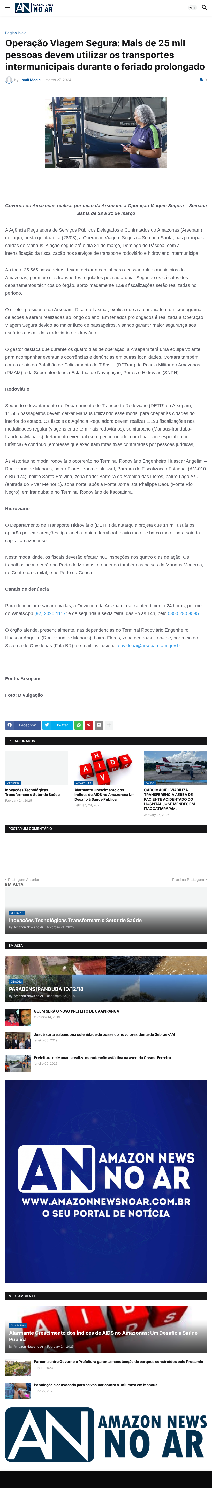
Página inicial (16, 33)
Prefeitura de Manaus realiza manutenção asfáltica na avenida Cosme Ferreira (102, 1057)
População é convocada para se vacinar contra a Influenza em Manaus (95, 1385)
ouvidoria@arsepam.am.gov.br (149, 645)
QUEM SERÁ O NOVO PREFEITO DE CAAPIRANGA (76, 1011)
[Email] (99, 725)
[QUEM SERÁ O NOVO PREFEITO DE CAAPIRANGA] (18, 1017)
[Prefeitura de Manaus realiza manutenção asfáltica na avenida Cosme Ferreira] (18, 1063)
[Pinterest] (89, 725)
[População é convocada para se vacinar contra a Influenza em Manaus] (18, 1391)
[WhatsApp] (78, 725)
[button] (7, 7)
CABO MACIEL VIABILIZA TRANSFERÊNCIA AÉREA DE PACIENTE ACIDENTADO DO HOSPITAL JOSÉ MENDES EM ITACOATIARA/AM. (169, 799)
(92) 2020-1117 (49, 613)
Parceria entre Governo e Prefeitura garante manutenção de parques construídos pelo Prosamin (118, 1361)
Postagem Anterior (23, 879)
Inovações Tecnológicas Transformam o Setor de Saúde (32, 792)
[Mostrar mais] (109, 725)
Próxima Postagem (188, 879)
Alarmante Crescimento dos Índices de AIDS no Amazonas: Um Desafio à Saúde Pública (104, 794)
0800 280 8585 (183, 613)
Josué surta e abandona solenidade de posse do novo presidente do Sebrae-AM (104, 1034)
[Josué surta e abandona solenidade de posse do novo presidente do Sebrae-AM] (18, 1040)
